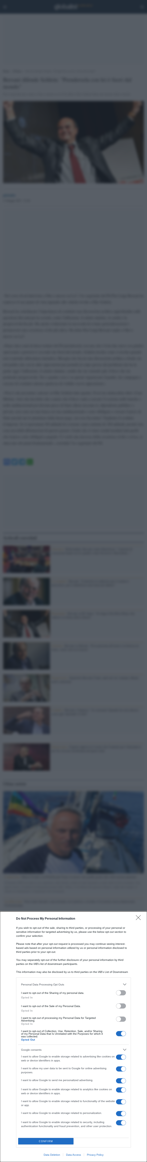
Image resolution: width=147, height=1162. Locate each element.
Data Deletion (52, 1154)
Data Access (73, 1154)
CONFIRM (46, 1141)
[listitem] (73, 984)
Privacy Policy (95, 1154)
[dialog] (73, 1036)
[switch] (121, 992)
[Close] (139, 918)
